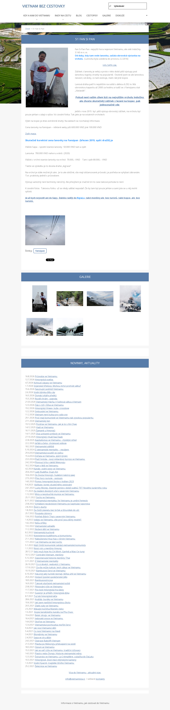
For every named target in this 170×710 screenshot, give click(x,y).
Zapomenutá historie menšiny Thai (52, 557)
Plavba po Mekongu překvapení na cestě (55, 643)
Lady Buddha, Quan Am (46, 471)
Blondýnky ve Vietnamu (45, 634)
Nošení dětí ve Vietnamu (46, 529)
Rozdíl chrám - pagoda (46, 398)
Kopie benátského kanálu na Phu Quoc (54, 612)
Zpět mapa (31, 133)
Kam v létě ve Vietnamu (47, 465)
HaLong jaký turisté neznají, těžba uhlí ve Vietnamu (60, 573)
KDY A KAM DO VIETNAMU (36, 15)
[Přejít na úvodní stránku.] (43, 6)
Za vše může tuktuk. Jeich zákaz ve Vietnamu (58, 567)
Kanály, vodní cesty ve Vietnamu (50, 468)
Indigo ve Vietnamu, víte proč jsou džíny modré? (58, 519)
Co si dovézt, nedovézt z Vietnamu (53, 564)
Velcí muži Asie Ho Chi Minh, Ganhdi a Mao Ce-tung (59, 551)
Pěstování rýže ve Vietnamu (48, 586)
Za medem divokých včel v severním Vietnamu (56, 491)
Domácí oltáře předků (46, 395)
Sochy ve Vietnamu (45, 497)
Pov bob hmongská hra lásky (49, 589)
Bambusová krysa (44, 580)
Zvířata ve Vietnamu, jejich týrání (51, 456)
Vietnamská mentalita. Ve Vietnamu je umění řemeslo (61, 500)
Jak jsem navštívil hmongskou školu (52, 602)
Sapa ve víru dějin (42, 637)
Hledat (110, 6)
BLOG (79, 15)
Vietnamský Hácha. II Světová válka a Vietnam (58, 401)
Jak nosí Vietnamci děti (45, 628)
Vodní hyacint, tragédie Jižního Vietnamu (54, 663)
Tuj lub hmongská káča (45, 596)
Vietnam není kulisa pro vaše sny (51, 414)
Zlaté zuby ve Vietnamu (47, 605)
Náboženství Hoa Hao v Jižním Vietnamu (55, 538)
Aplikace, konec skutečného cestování (53, 484)
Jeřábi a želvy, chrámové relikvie (51, 443)
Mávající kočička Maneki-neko (49, 608)
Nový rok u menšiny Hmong (48, 548)
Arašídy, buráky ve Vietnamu (49, 599)
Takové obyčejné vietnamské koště (52, 583)
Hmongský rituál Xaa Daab (49, 436)
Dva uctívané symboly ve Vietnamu (53, 433)
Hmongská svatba (44, 379)
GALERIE (106, 15)
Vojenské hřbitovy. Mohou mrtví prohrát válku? (57, 385)
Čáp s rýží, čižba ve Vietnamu (49, 405)
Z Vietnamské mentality (46, 561)
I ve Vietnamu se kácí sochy (48, 542)
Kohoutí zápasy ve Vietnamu (48, 382)
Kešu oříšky (41, 522)
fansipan (40, 250)
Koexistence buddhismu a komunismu (53, 535)
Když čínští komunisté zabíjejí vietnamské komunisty (60, 545)
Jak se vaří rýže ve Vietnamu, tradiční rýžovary (57, 650)
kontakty (100, 678)
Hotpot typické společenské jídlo (51, 577)
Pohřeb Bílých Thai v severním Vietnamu (55, 516)
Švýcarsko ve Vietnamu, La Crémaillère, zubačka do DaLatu (64, 656)
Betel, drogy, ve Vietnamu (47, 615)
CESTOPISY (92, 15)
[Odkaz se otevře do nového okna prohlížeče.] (47, 77)
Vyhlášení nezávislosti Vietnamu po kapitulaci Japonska (62, 503)
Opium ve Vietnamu (44, 647)
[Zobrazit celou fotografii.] (39, 298)
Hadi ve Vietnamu (45, 427)
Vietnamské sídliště (44, 446)
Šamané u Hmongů (45, 430)
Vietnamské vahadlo (45, 526)
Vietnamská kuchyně (44, 532)
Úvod (27, 28)
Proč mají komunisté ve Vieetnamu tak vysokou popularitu (64, 417)
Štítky (28, 250)
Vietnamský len (42, 420)
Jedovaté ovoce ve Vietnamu (49, 618)
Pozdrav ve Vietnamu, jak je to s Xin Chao (56, 424)
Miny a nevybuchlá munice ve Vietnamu (55, 494)
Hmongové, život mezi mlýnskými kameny (55, 659)
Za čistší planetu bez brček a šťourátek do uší (57, 510)
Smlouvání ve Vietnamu (47, 411)
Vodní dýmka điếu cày (44, 392)
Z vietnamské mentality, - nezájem (52, 449)
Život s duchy (40, 506)
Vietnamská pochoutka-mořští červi (53, 624)
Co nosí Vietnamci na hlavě (47, 631)
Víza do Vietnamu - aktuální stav (85, 672)
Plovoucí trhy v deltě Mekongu (50, 462)
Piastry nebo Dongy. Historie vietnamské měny (58, 653)
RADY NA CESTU (63, 15)
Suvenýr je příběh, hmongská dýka (52, 592)
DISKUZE (120, 15)
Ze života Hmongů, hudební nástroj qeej (55, 475)
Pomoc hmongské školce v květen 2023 (54, 481)
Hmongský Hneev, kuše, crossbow (52, 408)
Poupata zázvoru (43, 513)
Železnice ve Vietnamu (46, 666)
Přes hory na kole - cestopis (49, 478)
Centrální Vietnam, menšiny (49, 554)
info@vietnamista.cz (75, 678)
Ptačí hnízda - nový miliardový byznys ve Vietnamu (60, 459)
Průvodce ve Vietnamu (46, 376)
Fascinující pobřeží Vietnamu (49, 389)
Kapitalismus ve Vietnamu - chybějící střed (55, 440)
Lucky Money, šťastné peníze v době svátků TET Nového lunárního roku (71, 487)
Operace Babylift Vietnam (47, 640)
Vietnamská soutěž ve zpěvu (49, 452)
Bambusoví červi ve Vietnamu (50, 570)
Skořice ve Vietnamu (45, 621)
